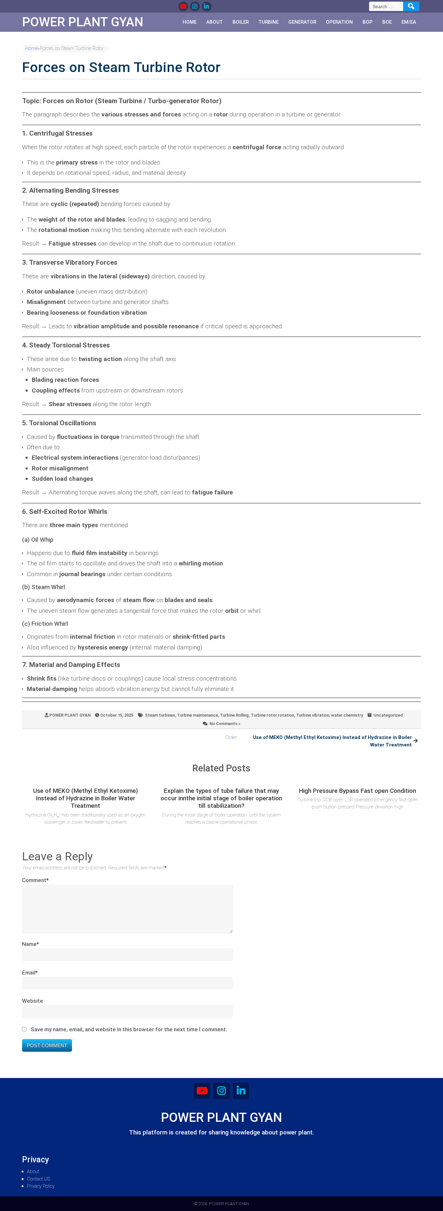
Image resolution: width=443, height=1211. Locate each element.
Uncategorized (388, 715)
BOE (387, 22)
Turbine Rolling (234, 715)
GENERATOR (302, 22)
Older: (318, 741)
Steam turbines (160, 715)
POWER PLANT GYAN (69, 715)
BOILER (241, 22)
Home (190, 22)
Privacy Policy (40, 1186)
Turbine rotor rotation (272, 715)
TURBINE (268, 22)
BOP (368, 22)
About (214, 22)
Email (30, 972)
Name (30, 944)
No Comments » (225, 723)
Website (32, 1001)
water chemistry (347, 715)
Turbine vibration (312, 715)
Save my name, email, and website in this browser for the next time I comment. (129, 1029)
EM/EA (408, 22)
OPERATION (339, 22)
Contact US (38, 1179)
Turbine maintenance (197, 715)
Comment (35, 880)
